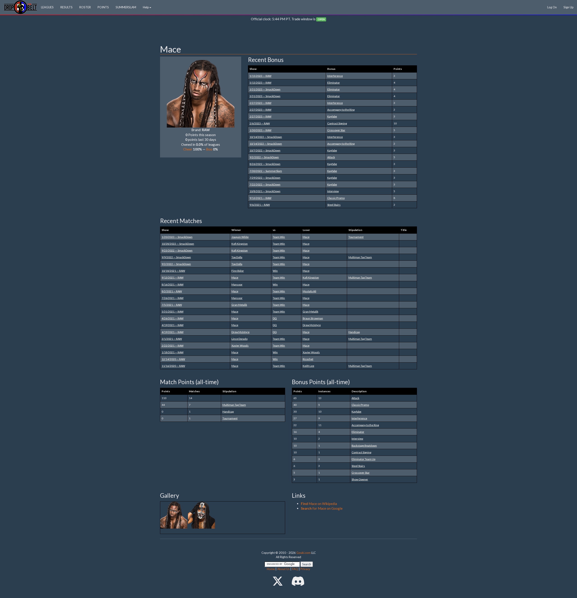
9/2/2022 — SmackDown (264, 157)
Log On (552, 7)
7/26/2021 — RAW (172, 298)
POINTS (103, 7)
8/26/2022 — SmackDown (265, 164)
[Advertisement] (288, 34)
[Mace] (200, 93)
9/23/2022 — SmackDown (177, 250)
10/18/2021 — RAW (173, 270)
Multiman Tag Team (360, 257)
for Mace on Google (322, 508)
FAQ (295, 569)
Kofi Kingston (239, 243)
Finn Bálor (237, 270)
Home (271, 569)
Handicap (354, 332)
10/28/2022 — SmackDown (178, 243)
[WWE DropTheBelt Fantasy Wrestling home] (20, 7)
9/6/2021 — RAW (260, 204)
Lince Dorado (239, 338)
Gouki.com (303, 553)
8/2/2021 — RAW (172, 291)
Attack (331, 157)
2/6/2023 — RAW (260, 123)
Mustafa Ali (309, 291)
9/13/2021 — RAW (260, 198)
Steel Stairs (334, 204)
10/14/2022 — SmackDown (266, 137)
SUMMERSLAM (126, 7)
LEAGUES (47, 7)
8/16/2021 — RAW (172, 284)
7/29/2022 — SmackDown (265, 177)
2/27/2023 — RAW (260, 103)
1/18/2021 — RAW (172, 352)
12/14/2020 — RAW (173, 359)
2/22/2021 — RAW (172, 345)
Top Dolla (236, 257)
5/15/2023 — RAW (260, 76)
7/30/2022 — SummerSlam (266, 171)
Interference (335, 76)
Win (275, 270)
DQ (275, 318)
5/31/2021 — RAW (172, 311)
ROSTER (85, 7)
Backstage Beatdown (364, 445)
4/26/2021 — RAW (172, 318)
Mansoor (237, 284)
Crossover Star (336, 130)
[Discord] (298, 581)
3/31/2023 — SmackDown (265, 89)
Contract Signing (337, 123)
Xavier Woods (240, 345)
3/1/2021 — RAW (172, 338)
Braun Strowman (313, 318)
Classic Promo (336, 198)
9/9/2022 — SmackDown (176, 257)
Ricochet (308, 359)
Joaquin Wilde (240, 237)
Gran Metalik (239, 304)
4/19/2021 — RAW (172, 325)
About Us (283, 569)
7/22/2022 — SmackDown (265, 184)
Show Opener (360, 479)
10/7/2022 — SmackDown (265, 150)
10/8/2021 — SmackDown (265, 191)
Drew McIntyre (312, 325)
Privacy (305, 569)
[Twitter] (277, 581)
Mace (306, 237)
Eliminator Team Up (363, 459)
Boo (209, 149)
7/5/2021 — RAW (172, 304)
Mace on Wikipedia (319, 504)
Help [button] (146, 7)
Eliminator (333, 82)
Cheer (187, 149)
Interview (333, 191)
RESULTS (66, 7)
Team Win (279, 237)
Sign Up (568, 7)
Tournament (356, 237)
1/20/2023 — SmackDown (177, 237)
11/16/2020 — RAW (173, 365)
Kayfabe (332, 116)
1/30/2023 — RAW (260, 130)
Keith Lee (308, 365)
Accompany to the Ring (341, 109)
